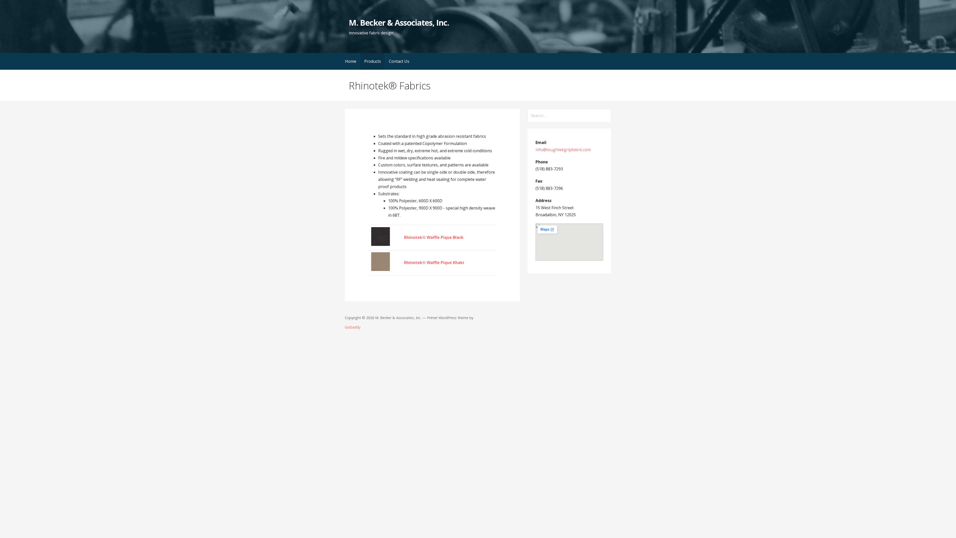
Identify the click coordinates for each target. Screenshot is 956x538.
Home (350, 61)
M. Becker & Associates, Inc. (399, 22)
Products (372, 61)
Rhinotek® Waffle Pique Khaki (434, 262)
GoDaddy (352, 327)
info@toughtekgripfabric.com (563, 149)
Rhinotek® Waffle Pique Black (434, 237)
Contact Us (399, 61)
